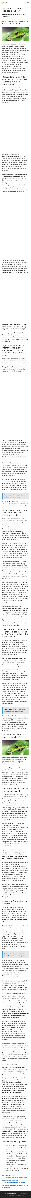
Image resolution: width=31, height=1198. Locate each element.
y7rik (8, 16)
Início (4, 21)
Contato (9, 1195)
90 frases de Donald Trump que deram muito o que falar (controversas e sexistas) (15, 1185)
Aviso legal (22, 1193)
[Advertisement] (15, 121)
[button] (20, 2)
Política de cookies (18, 1195)
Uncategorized (12, 21)
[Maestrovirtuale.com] (5, 2)
